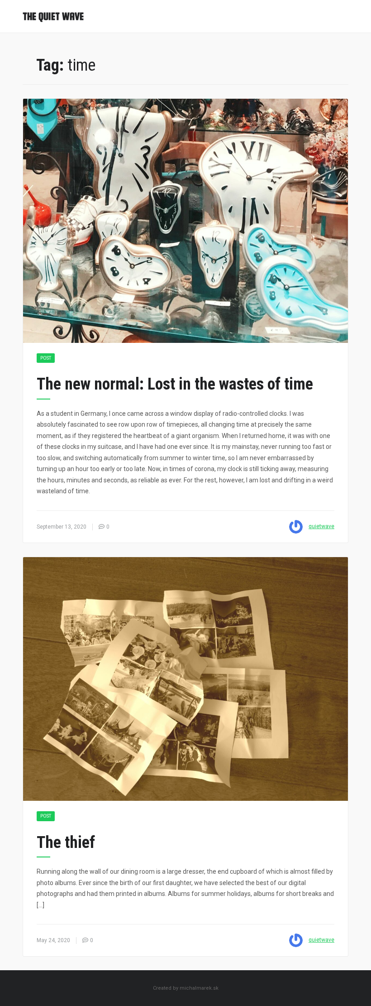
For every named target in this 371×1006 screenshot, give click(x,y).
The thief (66, 842)
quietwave (321, 526)
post (45, 358)
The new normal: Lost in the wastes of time (175, 384)
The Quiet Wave (53, 16)
